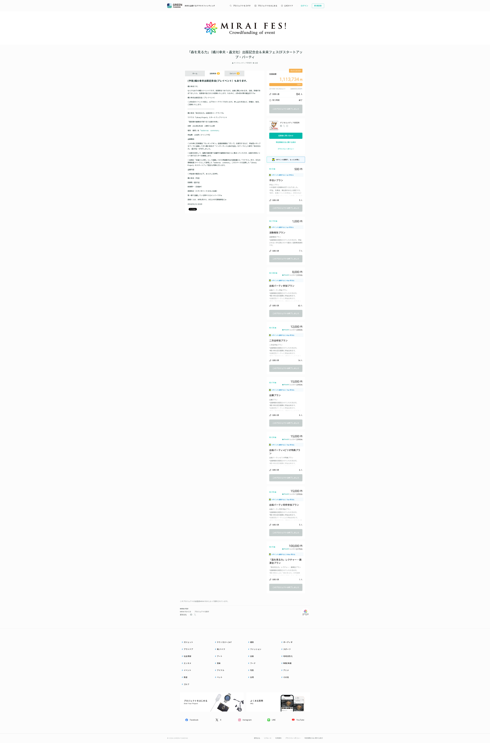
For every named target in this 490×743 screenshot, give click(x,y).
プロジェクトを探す (201, 612)
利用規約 (278, 738)
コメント (234, 73)
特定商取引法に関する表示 (286, 142)
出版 (256, 63)
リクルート (268, 738)
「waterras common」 (209, 130)
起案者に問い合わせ (285, 136)
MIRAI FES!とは (185, 612)
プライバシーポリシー (286, 149)
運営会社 (183, 615)
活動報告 (214, 73)
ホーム (194, 73)
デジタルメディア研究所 (243, 63)
